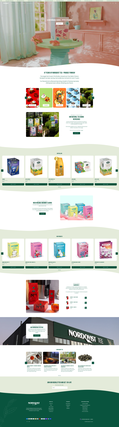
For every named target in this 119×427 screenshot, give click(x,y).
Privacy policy (85, 409)
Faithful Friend (27, 179)
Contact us (51, 411)
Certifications (51, 409)
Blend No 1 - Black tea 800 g (74, 297)
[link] (113, 3)
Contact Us (37, 3)
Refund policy (85, 408)
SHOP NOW (59, 23)
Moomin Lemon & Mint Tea (28, 262)
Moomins (42, 213)
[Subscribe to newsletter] (66, 387)
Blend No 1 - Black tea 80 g (74, 302)
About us (51, 403)
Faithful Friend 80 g (97, 179)
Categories (68, 405)
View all (59, 375)
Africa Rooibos (4, 179)
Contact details (85, 403)
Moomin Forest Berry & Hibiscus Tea (53, 262)
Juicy (82, 130)
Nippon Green (50, 179)
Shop (17, 3)
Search (68, 406)
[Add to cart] (86, 298)
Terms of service (85, 411)
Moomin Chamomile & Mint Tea (6, 262)
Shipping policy (85, 406)
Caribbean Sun (74, 179)
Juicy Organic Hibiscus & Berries (99, 262)
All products (68, 403)
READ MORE (37, 335)
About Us (12, 3)
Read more (76, 133)
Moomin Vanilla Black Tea (75, 262)
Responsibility (29, 3)
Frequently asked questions (85, 405)
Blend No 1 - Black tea (73, 307)
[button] (110, 3)
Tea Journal (22, 3)
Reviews (68, 408)
